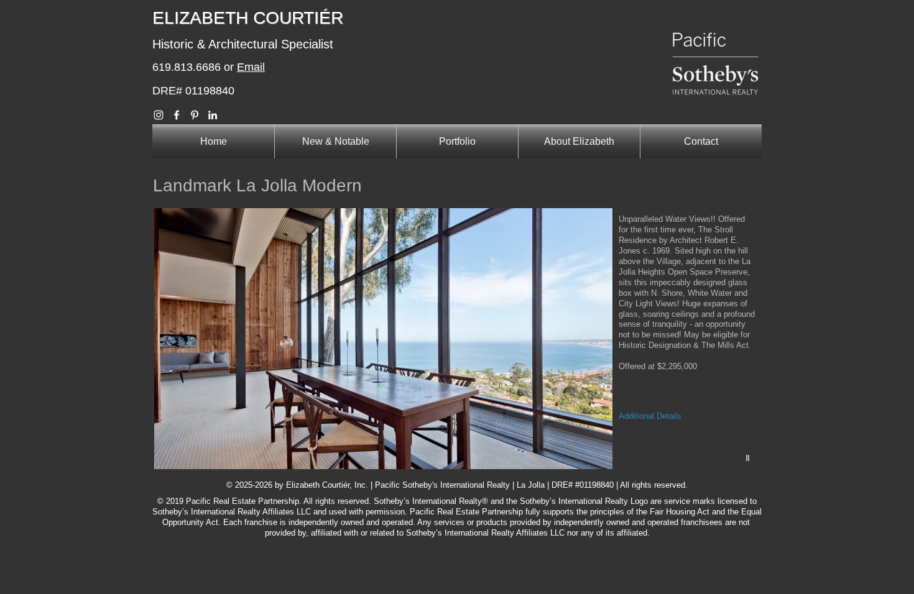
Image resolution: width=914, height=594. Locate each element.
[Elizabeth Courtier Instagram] (158, 115)
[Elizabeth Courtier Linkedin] (212, 115)
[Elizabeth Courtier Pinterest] (194, 115)
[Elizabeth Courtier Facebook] (176, 115)
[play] (749, 458)
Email (251, 67)
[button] (458, 338)
